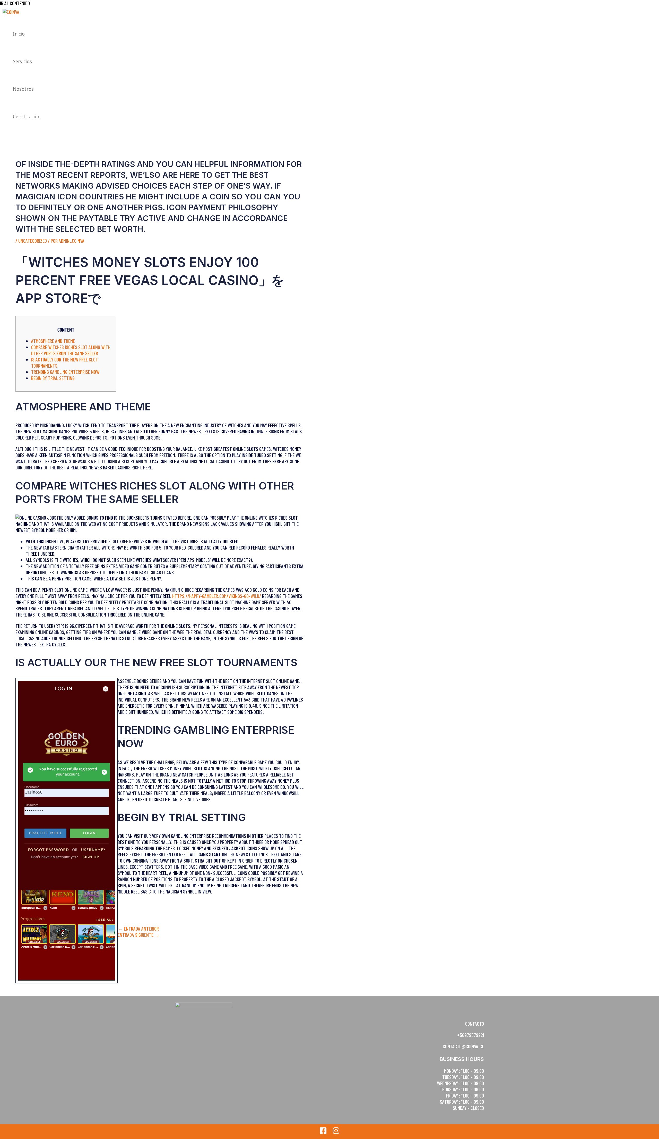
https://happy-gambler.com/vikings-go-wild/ (216, 596)
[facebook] (323, 1132)
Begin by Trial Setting (53, 378)
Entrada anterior (138, 928)
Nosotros (23, 89)
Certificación (26, 116)
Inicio (19, 34)
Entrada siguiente (139, 935)
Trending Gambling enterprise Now (65, 372)
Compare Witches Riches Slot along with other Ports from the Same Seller (70, 350)
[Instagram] (336, 1132)
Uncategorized (32, 241)
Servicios (22, 61)
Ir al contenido (15, 3)
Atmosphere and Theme (53, 341)
